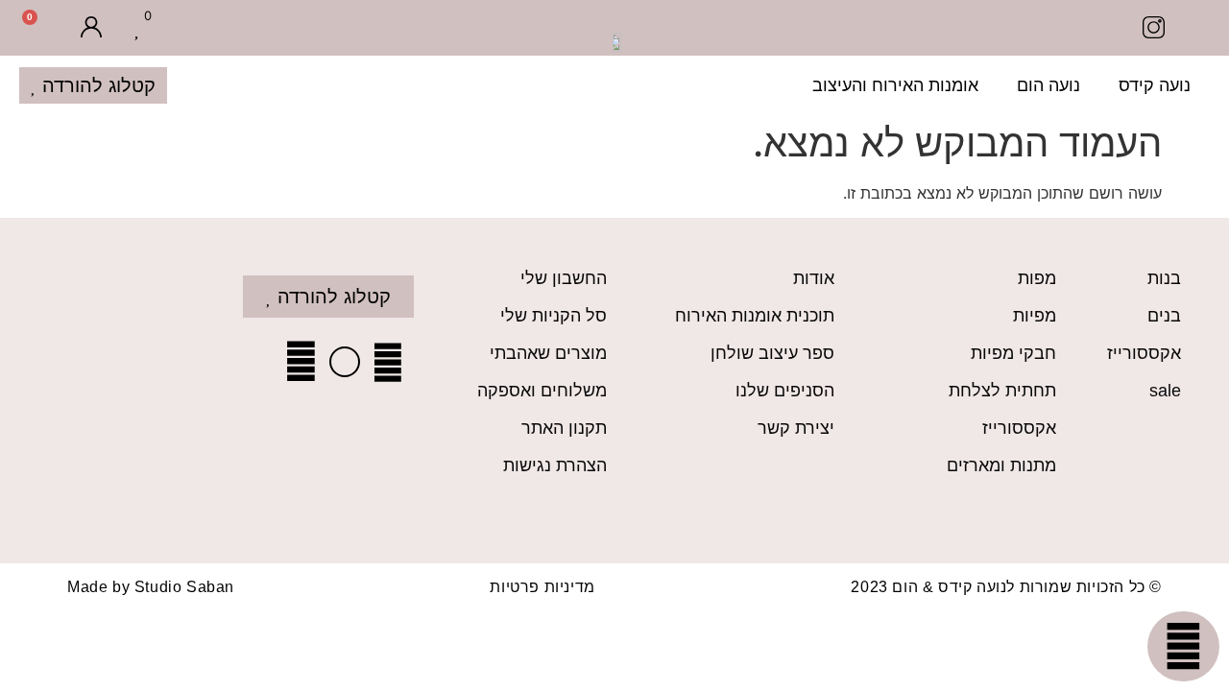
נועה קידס (1155, 85)
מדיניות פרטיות (542, 587)
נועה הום (1048, 85)
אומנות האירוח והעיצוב (895, 85)
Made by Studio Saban (150, 587)
